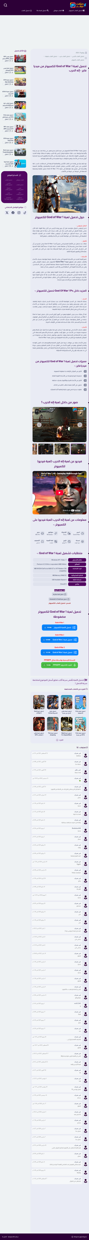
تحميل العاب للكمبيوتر (57, 603)
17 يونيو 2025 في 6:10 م (39, 1020)
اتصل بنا (4, 1237)
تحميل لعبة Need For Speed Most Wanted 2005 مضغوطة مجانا (66, 734)
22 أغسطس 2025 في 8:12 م (40, 1062)
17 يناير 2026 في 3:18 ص (39, 1103)
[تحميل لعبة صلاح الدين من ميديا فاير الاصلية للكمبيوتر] (66, 702)
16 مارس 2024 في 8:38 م (39, 870)
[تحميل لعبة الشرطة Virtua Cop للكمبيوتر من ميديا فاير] (53, 702)
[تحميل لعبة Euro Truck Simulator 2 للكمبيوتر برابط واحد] (20, 152)
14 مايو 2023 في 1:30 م (39, 803)
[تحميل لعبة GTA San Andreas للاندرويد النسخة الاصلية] (20, 82)
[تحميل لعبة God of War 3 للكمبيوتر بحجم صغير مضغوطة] (39, 702)
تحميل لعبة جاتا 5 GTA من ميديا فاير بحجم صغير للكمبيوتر (80, 734)
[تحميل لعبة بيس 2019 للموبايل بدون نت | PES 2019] (20, 70)
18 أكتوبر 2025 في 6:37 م (39, 1070)
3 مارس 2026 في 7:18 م (39, 1120)
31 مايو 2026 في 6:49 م (39, 1162)
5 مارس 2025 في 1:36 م (39, 962)
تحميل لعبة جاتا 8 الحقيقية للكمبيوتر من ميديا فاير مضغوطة (80, 712)
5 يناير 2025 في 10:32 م (39, 928)
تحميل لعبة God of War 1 (64, 262)
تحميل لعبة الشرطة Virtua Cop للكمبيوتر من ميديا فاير (52, 712)
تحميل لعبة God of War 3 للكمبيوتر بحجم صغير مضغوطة (39, 712)
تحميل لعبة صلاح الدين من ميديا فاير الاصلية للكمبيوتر (67, 712)
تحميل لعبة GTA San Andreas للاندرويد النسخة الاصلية (8, 81)
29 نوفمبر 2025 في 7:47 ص (40, 1087)
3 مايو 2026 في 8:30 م (38, 1153)
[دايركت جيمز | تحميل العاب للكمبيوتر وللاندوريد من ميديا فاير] (78, 5)
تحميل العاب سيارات (19, 194)
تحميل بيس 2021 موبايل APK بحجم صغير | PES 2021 (8, 57)
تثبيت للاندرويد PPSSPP (59, 665)
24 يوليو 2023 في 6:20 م (39, 845)
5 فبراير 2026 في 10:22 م (39, 1112)
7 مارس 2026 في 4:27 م (39, 1128)
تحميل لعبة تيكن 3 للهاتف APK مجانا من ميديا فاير (39, 734)
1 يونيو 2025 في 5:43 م (39, 1003)
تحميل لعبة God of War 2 (59, 640)
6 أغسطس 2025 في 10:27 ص (41, 1045)
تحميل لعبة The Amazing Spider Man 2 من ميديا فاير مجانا (53, 734)
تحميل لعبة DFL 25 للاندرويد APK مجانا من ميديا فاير (7, 128)
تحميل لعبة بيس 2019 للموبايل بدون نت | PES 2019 (8, 69)
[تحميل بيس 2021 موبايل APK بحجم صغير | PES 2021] (20, 58)
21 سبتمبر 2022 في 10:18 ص (40, 778)
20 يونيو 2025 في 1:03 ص (39, 1037)
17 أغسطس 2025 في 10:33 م (40, 1053)
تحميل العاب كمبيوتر (78, 60)
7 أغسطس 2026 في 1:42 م (40, 1178)
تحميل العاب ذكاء (19, 190)
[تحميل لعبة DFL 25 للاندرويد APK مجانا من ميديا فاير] (20, 129)
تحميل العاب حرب (64, 56)
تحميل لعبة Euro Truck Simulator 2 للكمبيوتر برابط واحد (8, 151)
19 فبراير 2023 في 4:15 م (39, 795)
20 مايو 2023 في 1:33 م (39, 811)
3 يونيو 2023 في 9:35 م (39, 836)
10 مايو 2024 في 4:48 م (39, 886)
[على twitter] (7, 213)
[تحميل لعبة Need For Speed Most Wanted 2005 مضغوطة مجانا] (66, 724)
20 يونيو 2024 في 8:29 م (39, 903)
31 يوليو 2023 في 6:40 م (39, 853)
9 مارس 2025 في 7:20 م (39, 987)
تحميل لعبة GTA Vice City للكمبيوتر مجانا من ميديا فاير (7, 139)
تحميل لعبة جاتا (8, 199)
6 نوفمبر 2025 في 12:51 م (39, 1078)
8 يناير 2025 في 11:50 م (39, 945)
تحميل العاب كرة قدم (8, 194)
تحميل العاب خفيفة (51, 56)
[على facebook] (13, 213)
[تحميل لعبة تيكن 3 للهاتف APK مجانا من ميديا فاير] (39, 724)
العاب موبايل (20, 180)
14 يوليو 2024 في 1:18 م (39, 911)
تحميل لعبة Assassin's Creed (58, 599)
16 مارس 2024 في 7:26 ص (40, 861)
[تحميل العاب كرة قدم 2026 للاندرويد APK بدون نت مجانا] (20, 105)
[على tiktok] (24, 213)
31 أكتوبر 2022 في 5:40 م (39, 786)
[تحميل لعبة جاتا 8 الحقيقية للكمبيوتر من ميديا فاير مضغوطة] (80, 702)
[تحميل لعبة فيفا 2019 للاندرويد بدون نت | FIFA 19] (20, 164)
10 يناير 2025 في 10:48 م (39, 953)
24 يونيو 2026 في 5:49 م (39, 1170)
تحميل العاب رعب (8, 190)
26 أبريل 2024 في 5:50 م (39, 878)
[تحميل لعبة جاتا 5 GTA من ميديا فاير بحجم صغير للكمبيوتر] (80, 724)
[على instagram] (18, 213)
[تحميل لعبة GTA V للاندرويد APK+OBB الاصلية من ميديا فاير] (20, 93)
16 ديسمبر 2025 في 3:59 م (40, 1095)
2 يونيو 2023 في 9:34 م (39, 828)
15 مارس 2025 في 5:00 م (39, 995)
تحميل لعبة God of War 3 (59, 652)
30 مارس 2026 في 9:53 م (39, 1145)
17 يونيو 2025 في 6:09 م (39, 1012)
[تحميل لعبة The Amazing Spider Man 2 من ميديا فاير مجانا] (53, 724)
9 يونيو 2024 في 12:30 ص (39, 895)
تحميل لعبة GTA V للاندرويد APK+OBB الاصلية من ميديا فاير (7, 93)
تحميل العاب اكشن (78, 56)
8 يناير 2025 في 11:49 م (39, 937)
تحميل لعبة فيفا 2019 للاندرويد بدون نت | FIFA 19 (8, 163)
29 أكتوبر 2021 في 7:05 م (39, 770)
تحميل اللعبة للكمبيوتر (59, 627)
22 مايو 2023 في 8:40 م (39, 820)
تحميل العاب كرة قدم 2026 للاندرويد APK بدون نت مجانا (8, 104)
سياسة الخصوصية (13, 1237)
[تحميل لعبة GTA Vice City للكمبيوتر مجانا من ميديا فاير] (20, 140)
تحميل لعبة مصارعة (58, 594)
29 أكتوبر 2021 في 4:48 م (39, 761)
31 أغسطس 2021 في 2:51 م (40, 753)
